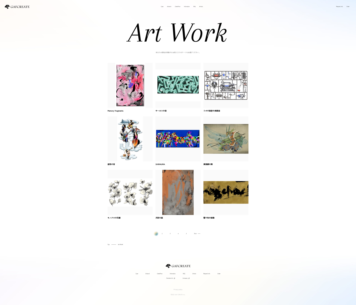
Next (195, 233)
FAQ (194, 6)
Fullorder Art (169, 278)
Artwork (169, 6)
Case (162, 6)
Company (185, 278)
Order (348, 6)
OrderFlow (177, 6)
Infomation (187, 6)
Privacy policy (178, 289)
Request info (339, 6)
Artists (201, 6)
